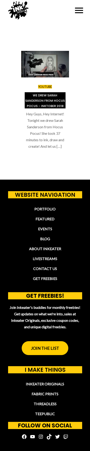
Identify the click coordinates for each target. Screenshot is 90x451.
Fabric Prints (45, 394)
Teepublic (45, 413)
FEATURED (45, 219)
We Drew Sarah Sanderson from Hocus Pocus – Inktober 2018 (45, 100)
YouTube (45, 87)
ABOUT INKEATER (45, 248)
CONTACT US (45, 268)
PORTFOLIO (45, 209)
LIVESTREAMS (45, 258)
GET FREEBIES (45, 278)
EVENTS (45, 229)
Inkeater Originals (45, 384)
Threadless (45, 404)
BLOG (45, 238)
